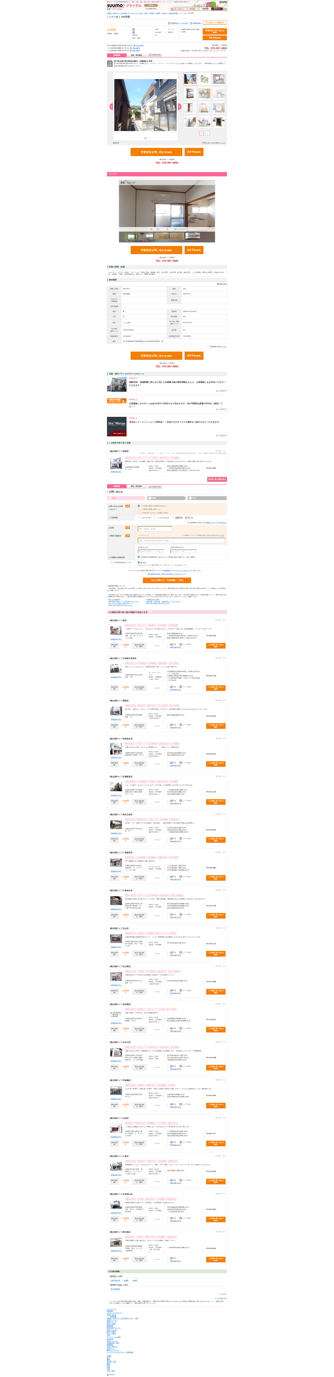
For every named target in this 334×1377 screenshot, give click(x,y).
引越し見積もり (112, 1346)
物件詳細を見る (175, 647)
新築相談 (110, 1345)
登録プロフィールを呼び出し (217, 523)
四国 (108, 1367)
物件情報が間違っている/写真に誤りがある (124, 602)
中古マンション (112, 1330)
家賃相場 (110, 1326)
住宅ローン (111, 1348)
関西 (108, 1365)
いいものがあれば (163, 518)
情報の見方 (223, 284)
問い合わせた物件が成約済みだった (121, 603)
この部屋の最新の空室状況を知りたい (154, 506)
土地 (108, 1335)
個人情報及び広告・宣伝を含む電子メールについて (166, 574)
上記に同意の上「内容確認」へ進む (167, 580)
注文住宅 (110, 1339)
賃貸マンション (112, 1320)
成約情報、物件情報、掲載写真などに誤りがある (163, 602)
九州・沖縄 (111, 1371)
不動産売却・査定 (113, 1343)
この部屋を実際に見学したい (151, 509)
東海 (108, 1363)
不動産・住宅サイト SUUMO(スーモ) (120, 1318)
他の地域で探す (150, 9)
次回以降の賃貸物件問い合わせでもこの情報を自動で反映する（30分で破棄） (168, 557)
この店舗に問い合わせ (216, 646)
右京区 (164, 13)
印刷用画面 (197, 23)
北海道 (109, 1356)
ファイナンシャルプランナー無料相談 (120, 1352)
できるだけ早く (146, 518)
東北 (108, 1358)
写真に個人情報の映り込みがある (120, 605)
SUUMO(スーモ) (223, 2)
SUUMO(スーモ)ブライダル (124, 7)
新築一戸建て (111, 1331)
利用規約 (167, 570)
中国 (108, 1369)
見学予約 (215, 38)
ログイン (217, 9)
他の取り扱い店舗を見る (217, 479)
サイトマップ (111, 1309)
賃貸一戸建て (111, 1324)
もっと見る (220, 390)
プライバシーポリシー (182, 570)
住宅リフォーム (112, 1341)
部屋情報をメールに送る (179, 23)
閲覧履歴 (192, 9)
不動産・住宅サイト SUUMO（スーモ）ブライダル (125, 13)
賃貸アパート (111, 1322)
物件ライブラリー (113, 1350)
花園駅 (126, 1280)
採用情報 (113, 1316)
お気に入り (180, 9)
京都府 (151, 13)
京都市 (158, 13)
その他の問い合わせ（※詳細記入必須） (155, 513)
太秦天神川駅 (173, 13)
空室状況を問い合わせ (215, 31)
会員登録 (205, 9)
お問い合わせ (111, 1315)
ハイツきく (223, 1294)
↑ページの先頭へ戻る (221, 1298)
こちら (223, 143)
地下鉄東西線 (115, 1289)
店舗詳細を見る (116, 472)
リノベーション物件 (114, 1337)
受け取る (143, 563)
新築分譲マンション (114, 1328)
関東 (108, 1360)
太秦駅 (134, 1280)
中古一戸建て (111, 1333)
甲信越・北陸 (111, 1361)
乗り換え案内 (138, 45)
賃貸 (146, 13)
